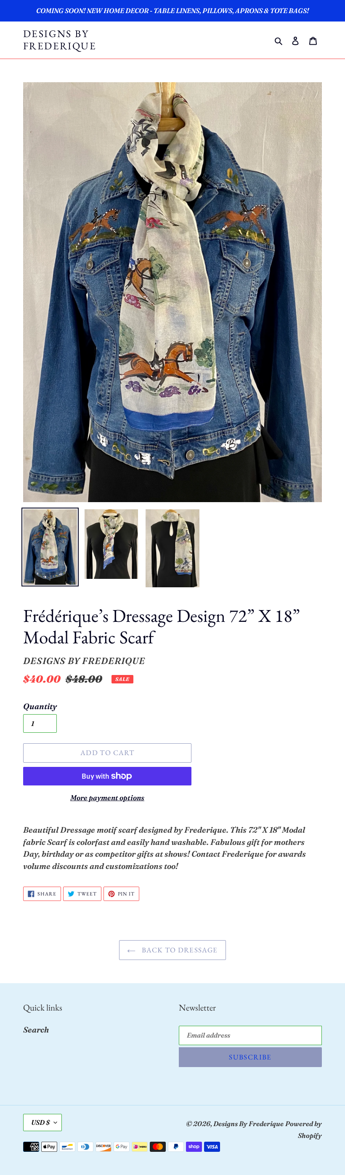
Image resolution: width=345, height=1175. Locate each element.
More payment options (107, 797)
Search (36, 1029)
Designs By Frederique (59, 40)
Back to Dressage (179, 950)
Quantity (40, 706)
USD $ (40, 1122)
